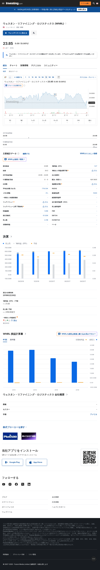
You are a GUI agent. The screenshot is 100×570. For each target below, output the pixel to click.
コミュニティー (51, 65)
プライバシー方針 (19, 554)
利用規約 (6, 554)
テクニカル (36, 65)
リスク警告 (32, 554)
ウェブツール (7, 512)
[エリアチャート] (10, 77)
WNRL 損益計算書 (13, 333)
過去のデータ (13, 71)
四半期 (12, 340)
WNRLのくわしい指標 (88, 153)
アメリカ (93, 414)
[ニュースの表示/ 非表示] (58, 77)
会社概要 (55, 497)
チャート (14, 65)
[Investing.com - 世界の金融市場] (14, 3)
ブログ (4, 497)
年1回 (5, 340)
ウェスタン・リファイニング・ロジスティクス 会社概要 (34, 394)
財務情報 (24, 65)
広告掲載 (55, 502)
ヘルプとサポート (59, 507)
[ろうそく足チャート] (5, 77)
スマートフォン (8, 502)
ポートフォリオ (8, 507)
